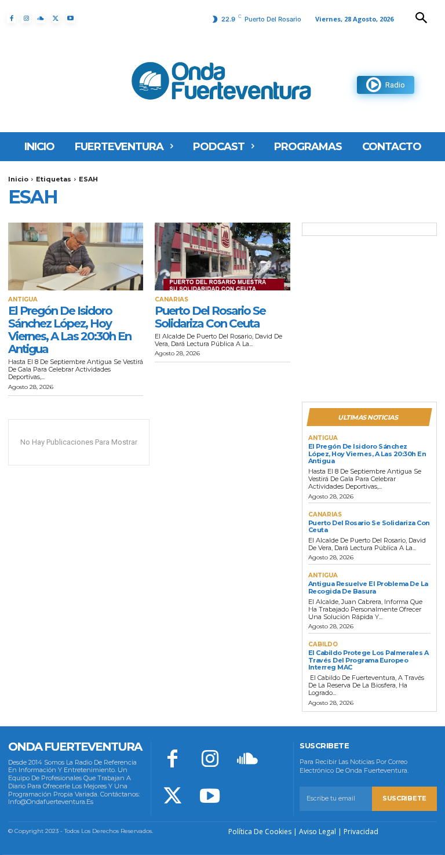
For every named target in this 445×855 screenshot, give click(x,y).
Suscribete (404, 798)
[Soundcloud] (41, 18)
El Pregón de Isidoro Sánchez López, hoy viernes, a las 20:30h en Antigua (69, 330)
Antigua (23, 299)
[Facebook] (11, 18)
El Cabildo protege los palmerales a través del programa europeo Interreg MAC (368, 660)
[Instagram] (25, 18)
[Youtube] (70, 18)
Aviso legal (317, 831)
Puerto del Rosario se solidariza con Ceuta (210, 317)
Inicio (18, 179)
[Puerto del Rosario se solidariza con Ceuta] (222, 256)
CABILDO (323, 644)
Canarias (171, 299)
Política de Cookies (259, 831)
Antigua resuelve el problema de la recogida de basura (368, 587)
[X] (55, 18)
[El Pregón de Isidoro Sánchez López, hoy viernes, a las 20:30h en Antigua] (75, 256)
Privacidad (361, 831)
